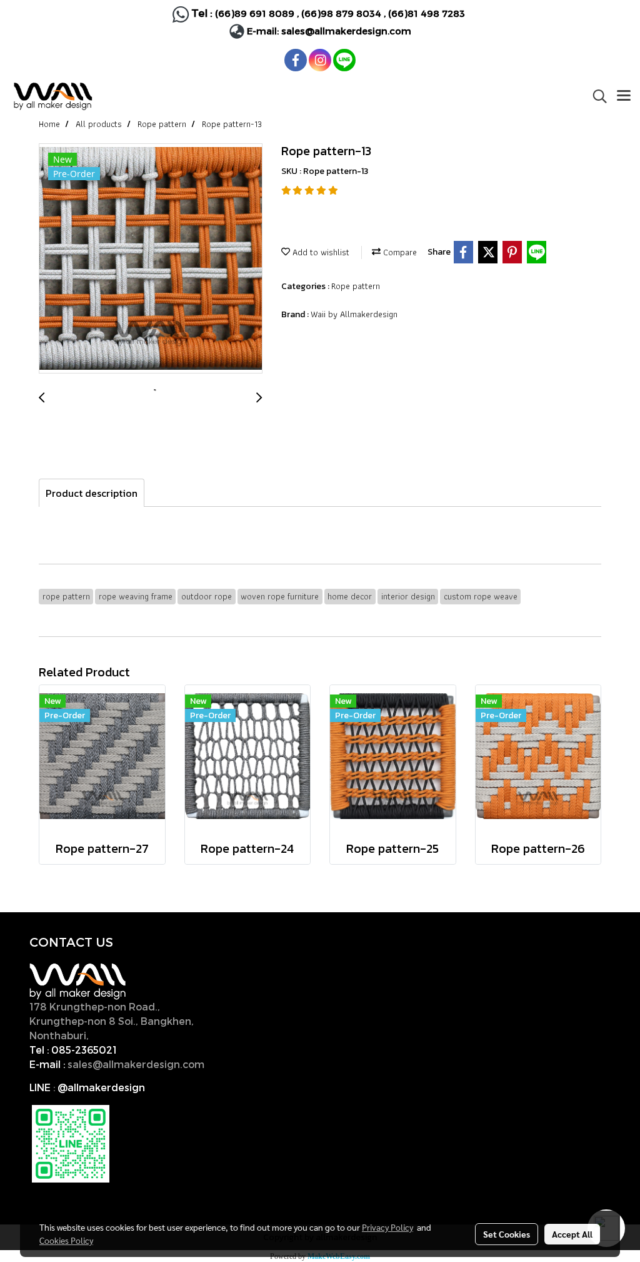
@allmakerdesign (101, 1087)
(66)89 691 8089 (254, 13)
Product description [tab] (92, 493)
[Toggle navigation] (624, 96)
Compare (399, 252)
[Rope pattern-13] (150, 259)
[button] (595, 96)
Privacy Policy (387, 1227)
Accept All (572, 1233)
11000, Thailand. (132, 1035)
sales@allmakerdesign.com (346, 30)
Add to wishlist (319, 252)
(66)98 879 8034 (341, 13)
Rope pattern (355, 286)
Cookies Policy (66, 1240)
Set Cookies (506, 1233)
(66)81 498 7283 (426, 13)
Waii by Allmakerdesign (354, 314)
